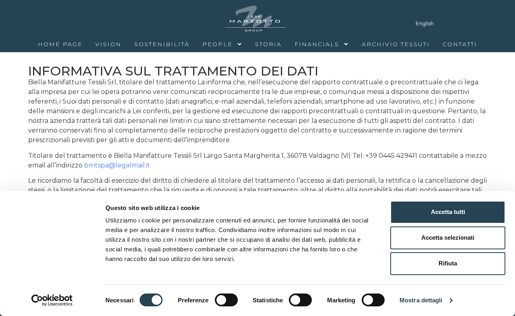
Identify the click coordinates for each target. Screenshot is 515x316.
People (217, 44)
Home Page (60, 44)
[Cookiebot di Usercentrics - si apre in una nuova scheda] (52, 300)
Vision (108, 44)
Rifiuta (448, 263)
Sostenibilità (162, 44)
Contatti (460, 44)
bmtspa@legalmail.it (117, 165)
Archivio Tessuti (396, 44)
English (425, 23)
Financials (317, 44)
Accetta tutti (448, 211)
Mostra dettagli (421, 300)
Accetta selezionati (447, 237)
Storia (268, 44)
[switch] (226, 300)
